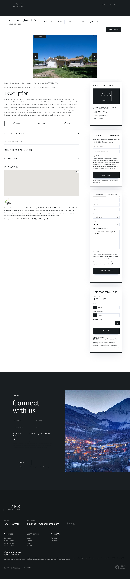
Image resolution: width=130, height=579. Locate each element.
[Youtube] (70, 523)
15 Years (106, 299)
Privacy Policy (112, 168)
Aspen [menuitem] (29, 538)
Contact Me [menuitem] (54, 541)
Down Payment (98, 312)
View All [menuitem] (29, 546)
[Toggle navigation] (120, 5)
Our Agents (102, 121)
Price (94, 304)
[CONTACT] (113, 29)
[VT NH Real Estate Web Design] (120, 567)
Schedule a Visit (112, 194)
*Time (94, 221)
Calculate (106, 331)
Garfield (23, 219)
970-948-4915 (100, 112)
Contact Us (96, 121)
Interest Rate (97, 319)
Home (6, 219)
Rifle (29, 219)
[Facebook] (67, 523)
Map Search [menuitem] (7, 538)
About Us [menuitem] (54, 538)
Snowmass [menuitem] (30, 541)
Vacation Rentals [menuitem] (9, 543)
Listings (12, 219)
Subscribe (106, 175)
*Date (94, 214)
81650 (34, 219)
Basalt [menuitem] (29, 543)
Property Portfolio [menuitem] (9, 541)
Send (22, 462)
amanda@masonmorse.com (43, 523)
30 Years (98, 299)
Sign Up (103, 5)
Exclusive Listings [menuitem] (9, 546)
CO (18, 219)
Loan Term (96, 296)
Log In (109, 5)
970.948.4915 (11, 523)
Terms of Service (98, 278)
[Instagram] (74, 523)
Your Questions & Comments (101, 228)
